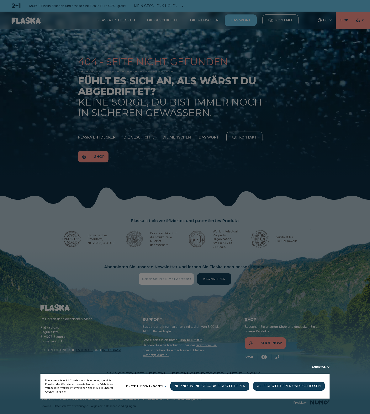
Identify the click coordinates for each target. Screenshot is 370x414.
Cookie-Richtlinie (55, 391)
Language (319, 366)
